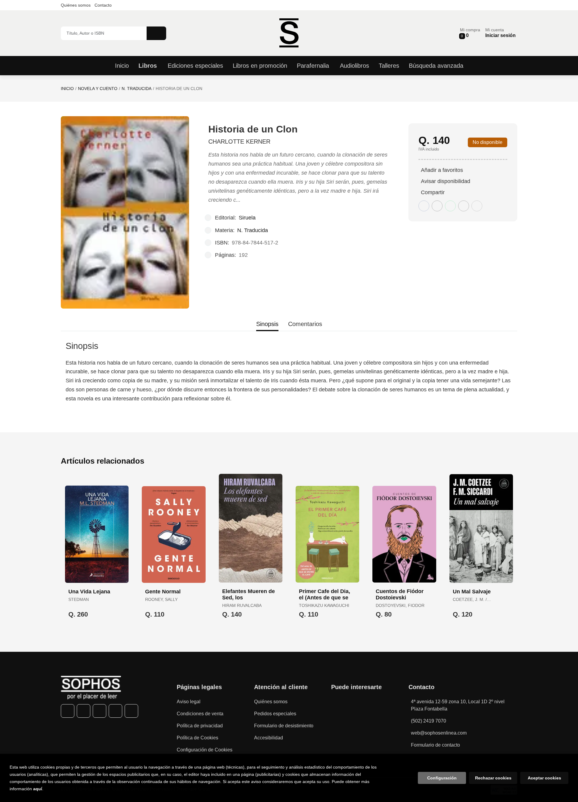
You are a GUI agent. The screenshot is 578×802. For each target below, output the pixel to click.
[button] (470, 32)
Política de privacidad (200, 725)
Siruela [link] (247, 218)
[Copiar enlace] (476, 205)
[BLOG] (131, 711)
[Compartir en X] (437, 205)
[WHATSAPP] (115, 711)
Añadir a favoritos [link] (442, 170)
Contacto (103, 5)
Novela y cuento (97, 88)
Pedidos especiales (275, 713)
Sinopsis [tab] (267, 324)
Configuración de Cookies (204, 749)
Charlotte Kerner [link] (239, 141)
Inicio (67, 88)
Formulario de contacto (435, 745)
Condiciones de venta (200, 713)
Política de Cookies (197, 737)
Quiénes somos (76, 5)
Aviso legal (188, 701)
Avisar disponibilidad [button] (445, 181)
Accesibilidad (268, 737)
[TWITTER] (83, 711)
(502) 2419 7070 (428, 720)
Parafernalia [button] (313, 65)
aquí (37, 788)
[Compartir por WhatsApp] (450, 205)
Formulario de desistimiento (283, 725)
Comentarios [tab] (305, 324)
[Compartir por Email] (463, 205)
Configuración (442, 778)
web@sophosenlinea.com (439, 732)
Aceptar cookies (544, 778)
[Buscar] (156, 33)
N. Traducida (136, 88)
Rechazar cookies (493, 778)
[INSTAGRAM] (99, 711)
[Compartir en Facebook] (423, 205)
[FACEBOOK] (67, 711)
